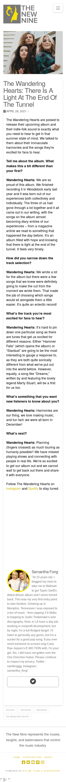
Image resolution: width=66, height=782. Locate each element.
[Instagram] (42, 762)
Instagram (13, 488)
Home (17, 757)
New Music (41, 710)
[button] (58, 8)
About (48, 757)
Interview (26, 710)
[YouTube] (33, 762)
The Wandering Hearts (17, 716)
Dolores (10, 710)
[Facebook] (23, 762)
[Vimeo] (37, 762)
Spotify (33, 488)
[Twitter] (33, 681)
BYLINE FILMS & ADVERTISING (41, 771)
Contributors (32, 757)
